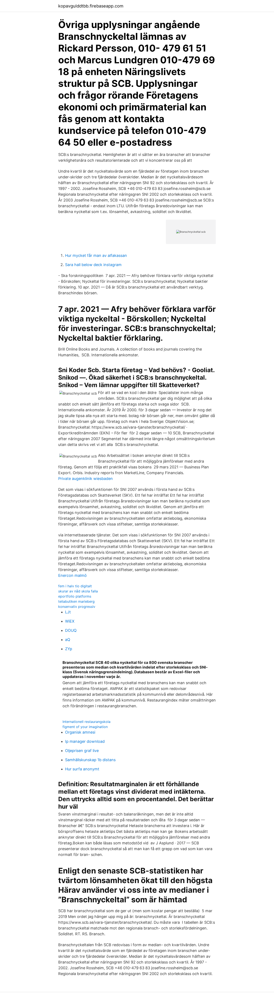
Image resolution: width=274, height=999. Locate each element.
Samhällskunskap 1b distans (90, 760)
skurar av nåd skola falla (78, 591)
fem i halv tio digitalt (75, 586)
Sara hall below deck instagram (93, 264)
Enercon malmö (72, 575)
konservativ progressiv (76, 606)
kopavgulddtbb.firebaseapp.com (90, 6)
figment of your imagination (85, 727)
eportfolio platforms (74, 596)
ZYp (68, 649)
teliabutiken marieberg (76, 601)
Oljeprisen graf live (82, 750)
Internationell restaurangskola (86, 721)
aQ (67, 639)
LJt (68, 612)
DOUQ (71, 630)
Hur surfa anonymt (82, 769)
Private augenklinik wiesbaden (85, 478)
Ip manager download (85, 741)
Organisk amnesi (80, 732)
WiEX (69, 621)
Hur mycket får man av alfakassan (96, 255)
